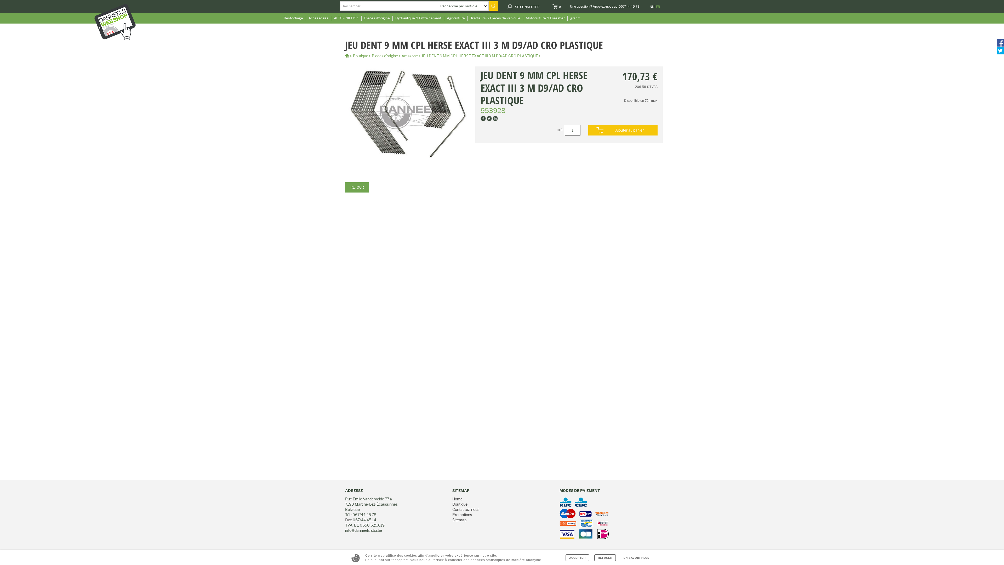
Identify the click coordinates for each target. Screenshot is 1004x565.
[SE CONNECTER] (542, 5)
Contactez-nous (465, 509)
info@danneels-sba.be (363, 530)
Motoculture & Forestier (545, 18)
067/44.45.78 (629, 6)
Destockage (293, 18)
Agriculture (456, 18)
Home (457, 499)
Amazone (410, 56)
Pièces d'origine (377, 18)
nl (652, 7)
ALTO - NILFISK (346, 18)
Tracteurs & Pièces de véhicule (495, 18)
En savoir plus (636, 557)
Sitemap (459, 520)
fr (658, 7)
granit (575, 18)
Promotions (462, 514)
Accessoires (318, 18)
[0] (564, 5)
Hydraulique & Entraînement (418, 18)
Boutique (360, 56)
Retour (357, 187)
